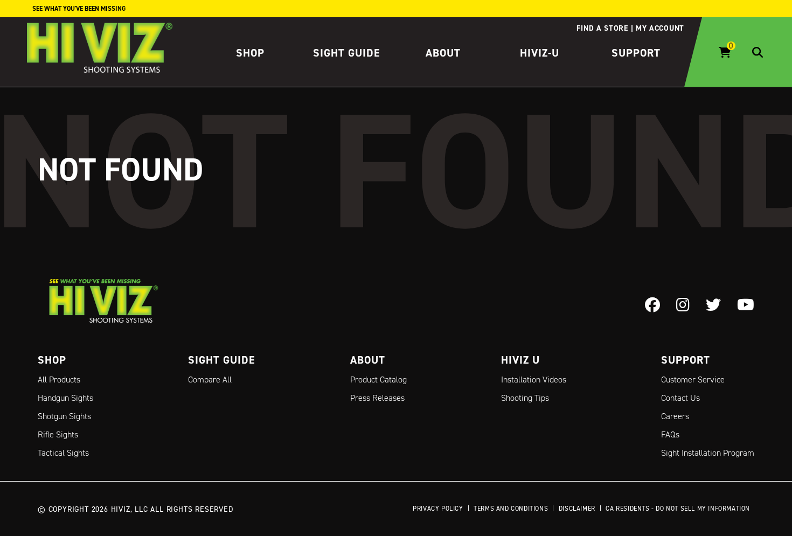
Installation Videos (533, 379)
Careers (675, 416)
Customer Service (693, 379)
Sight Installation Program (707, 453)
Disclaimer (577, 508)
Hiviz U (520, 360)
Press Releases (377, 398)
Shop (250, 53)
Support (636, 53)
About (443, 53)
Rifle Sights (58, 434)
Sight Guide (346, 53)
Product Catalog (378, 379)
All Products (59, 379)
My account (660, 28)
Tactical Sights (63, 453)
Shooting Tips (525, 398)
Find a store (602, 28)
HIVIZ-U (539, 53)
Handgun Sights (65, 398)
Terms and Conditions (511, 508)
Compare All (210, 379)
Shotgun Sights (64, 416)
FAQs (670, 434)
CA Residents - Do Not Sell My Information (678, 508)
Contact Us (680, 398)
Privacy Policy (438, 508)
